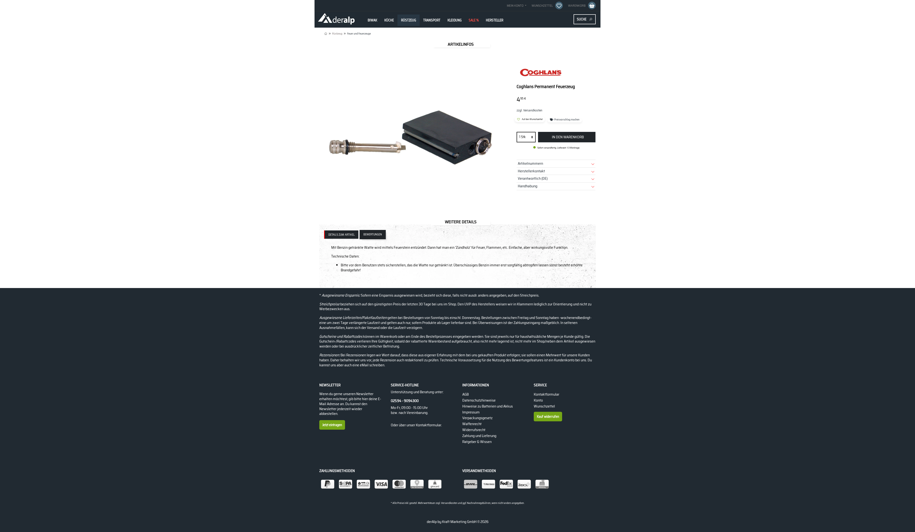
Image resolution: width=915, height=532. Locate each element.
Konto (538, 400)
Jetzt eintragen (332, 425)
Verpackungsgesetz (477, 418)
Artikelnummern (530, 163)
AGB (465, 394)
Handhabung (527, 186)
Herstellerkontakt (531, 171)
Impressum (471, 412)
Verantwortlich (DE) (533, 178)
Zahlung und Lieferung (479, 436)
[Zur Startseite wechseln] (336, 19)
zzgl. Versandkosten (529, 110)
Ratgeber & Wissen (477, 442)
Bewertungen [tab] (372, 234)
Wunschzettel (544, 406)
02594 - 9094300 (405, 400)
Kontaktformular (428, 425)
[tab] (341, 234)
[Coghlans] (540, 73)
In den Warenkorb (568, 137)
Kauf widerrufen (548, 416)
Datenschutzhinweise (479, 400)
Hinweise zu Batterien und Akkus (487, 406)
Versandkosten (449, 503)
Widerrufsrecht (473, 430)
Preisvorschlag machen (566, 120)
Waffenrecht (472, 424)
